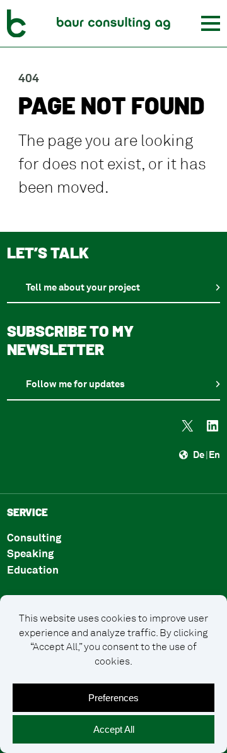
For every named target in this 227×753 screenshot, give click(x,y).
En (214, 455)
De (198, 455)
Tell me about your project (83, 287)
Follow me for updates (75, 384)
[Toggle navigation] (210, 23)
